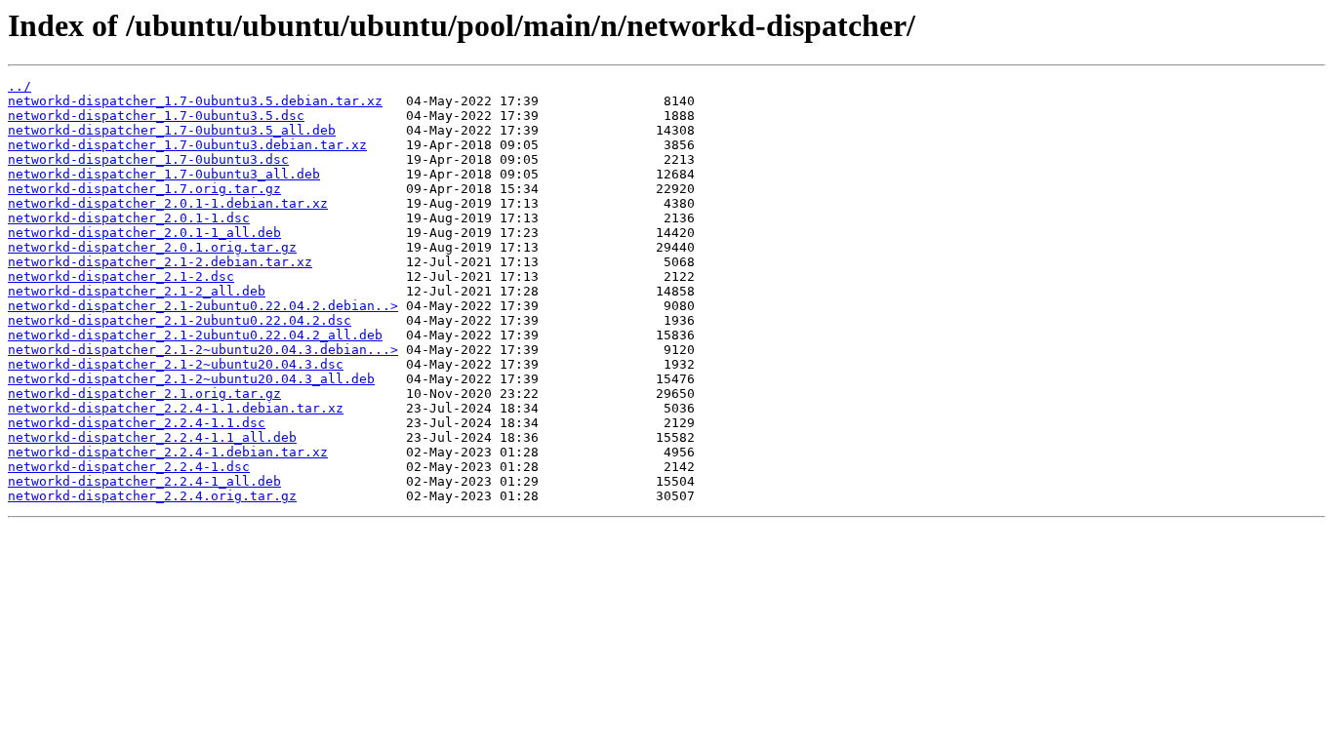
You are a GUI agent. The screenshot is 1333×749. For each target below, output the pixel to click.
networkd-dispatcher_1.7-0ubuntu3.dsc (148, 159)
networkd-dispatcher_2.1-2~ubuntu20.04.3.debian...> (203, 349)
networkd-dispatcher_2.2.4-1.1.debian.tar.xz (175, 408)
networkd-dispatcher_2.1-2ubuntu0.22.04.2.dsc (179, 320)
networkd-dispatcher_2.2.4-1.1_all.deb (152, 437)
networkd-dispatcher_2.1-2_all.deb (136, 291)
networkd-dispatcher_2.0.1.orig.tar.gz (152, 247)
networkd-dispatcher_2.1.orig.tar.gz (144, 393)
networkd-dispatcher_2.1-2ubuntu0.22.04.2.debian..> (203, 305)
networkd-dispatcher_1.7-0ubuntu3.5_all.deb (172, 130)
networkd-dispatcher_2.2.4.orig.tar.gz (152, 496)
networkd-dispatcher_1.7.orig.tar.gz (144, 188)
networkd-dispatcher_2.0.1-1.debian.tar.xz (168, 203)
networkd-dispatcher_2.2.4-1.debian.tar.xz (168, 452)
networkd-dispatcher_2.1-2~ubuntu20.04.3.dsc (175, 364)
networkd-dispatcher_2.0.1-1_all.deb (144, 232)
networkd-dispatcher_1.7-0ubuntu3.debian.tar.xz (187, 145)
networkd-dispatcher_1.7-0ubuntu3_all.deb (164, 174)
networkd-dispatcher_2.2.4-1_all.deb (144, 481)
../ (19, 86)
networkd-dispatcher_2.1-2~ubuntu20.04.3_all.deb (191, 379)
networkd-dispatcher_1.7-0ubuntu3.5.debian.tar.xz (195, 101)
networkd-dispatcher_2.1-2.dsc (121, 276)
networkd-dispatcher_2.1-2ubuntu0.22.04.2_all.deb (195, 335)
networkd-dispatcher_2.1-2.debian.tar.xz (160, 262)
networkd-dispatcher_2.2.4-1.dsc (129, 466)
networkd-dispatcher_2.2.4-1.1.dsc (136, 422)
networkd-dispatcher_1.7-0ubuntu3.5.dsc (156, 115)
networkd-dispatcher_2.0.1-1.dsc (129, 218)
